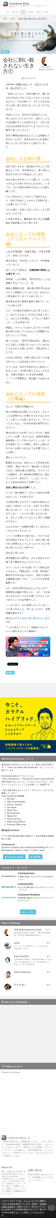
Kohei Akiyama (22, 972)
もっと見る (29, 912)
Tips (8, 12)
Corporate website (15, 856)
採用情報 (36, 856)
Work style (15, 12)
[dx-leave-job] (28, 724)
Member (38, 12)
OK (51, 1208)
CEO (23, 12)
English (46, 12)
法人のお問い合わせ (38, 1174)
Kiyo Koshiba (21, 956)
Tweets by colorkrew (10, 1072)
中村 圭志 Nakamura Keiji (46, 68)
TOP (5, 18)
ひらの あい (20, 984)
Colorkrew (30, 12)
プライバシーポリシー (40, 1178)
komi (16, 942)
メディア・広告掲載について (41, 1176)
